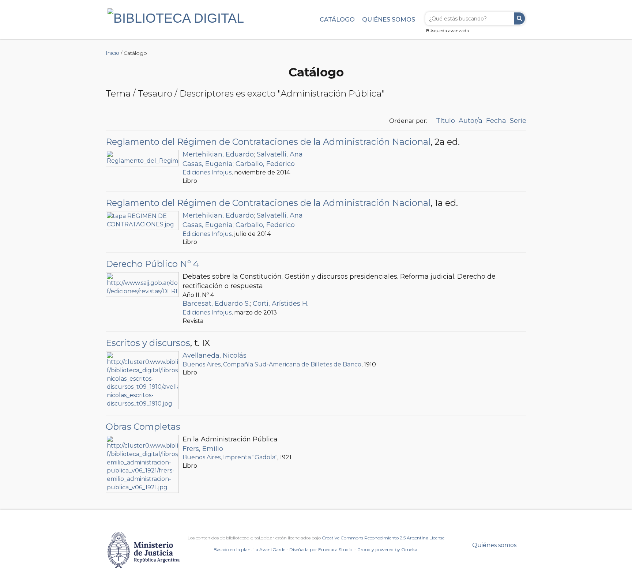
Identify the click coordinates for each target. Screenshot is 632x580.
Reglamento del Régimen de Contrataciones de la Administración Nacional (268, 141)
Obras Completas (143, 426)
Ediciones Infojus (207, 172)
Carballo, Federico (265, 164)
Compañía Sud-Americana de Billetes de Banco (292, 364)
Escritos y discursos (148, 343)
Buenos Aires (202, 364)
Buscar (519, 18)
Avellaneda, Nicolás (215, 355)
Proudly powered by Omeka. (387, 549)
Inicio (112, 53)
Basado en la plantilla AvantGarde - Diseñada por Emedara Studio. (283, 549)
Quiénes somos (388, 19)
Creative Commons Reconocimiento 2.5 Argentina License (383, 538)
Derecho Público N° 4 (152, 264)
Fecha (496, 121)
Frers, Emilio (203, 449)
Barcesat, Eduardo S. (216, 304)
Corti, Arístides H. (280, 304)
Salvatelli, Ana (280, 154)
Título (445, 121)
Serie (518, 121)
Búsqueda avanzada (447, 30)
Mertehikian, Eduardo (218, 154)
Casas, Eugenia (208, 164)
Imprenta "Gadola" (250, 457)
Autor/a (470, 121)
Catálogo (337, 19)
